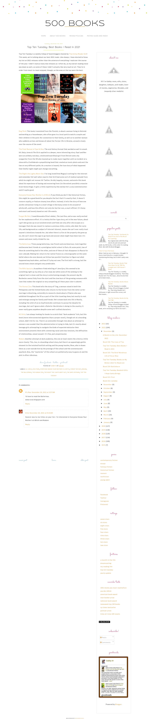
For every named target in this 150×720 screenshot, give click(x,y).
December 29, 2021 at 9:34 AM (41, 413)
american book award (108, 594)
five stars (104, 529)
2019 (104, 430)
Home (43, 36)
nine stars (104, 535)
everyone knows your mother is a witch (55, 369)
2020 (104, 426)
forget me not (76, 369)
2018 (104, 434)
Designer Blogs (79, 718)
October (107, 388)
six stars (103, 522)
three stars (104, 539)
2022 (104, 324)
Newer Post (23, 460)
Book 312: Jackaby (110, 381)
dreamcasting (105, 563)
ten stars (104, 542)
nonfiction (104, 477)
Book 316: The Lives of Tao (113, 342)
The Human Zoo (25, 286)
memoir (103, 473)
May (105, 407)
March (106, 415)
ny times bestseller (108, 607)
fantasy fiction (106, 467)
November (108, 384)
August (106, 396)
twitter (55, 362)
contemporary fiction (109, 460)
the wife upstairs (73, 372)
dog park (36, 369)
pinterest (64, 362)
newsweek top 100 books (110, 604)
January (107, 422)
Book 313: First (109, 377)
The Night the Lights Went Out (31, 174)
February (107, 418)
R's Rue (28, 392)
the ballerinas (26, 372)
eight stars (104, 526)
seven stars (104, 519)
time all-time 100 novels (110, 614)
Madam (21, 339)
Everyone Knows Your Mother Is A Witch (34, 195)
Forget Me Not (24, 216)
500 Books (75, 24)
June (106, 403)
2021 (104, 327)
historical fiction (107, 470)
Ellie (27, 413)
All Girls (22, 314)
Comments (106, 642)
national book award (108, 601)
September (108, 392)
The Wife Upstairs (26, 268)
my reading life (106, 566)
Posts (103, 637)
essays (103, 463)
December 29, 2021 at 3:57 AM (43, 392)
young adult (105, 480)
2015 (104, 445)
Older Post (84, 460)
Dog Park (22, 131)
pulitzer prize (105, 611)
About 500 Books (58, 36)
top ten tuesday (106, 570)
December (108, 331)
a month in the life (107, 560)
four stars (104, 532)
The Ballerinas (25, 244)
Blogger (118, 704)
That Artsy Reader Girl (78, 54)
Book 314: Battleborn (111, 366)
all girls (29, 369)
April (106, 411)
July (105, 400)
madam (84, 369)
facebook (47, 362)
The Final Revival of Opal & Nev (31, 149)
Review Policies (76, 36)
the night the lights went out (55, 372)
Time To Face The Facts (106, 251)
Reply (27, 404)
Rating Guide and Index (97, 36)
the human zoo (37, 372)
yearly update (105, 573)
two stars (104, 545)
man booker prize (107, 598)
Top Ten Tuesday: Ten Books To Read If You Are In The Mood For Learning (118, 236)
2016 (104, 441)
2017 (104, 437)
